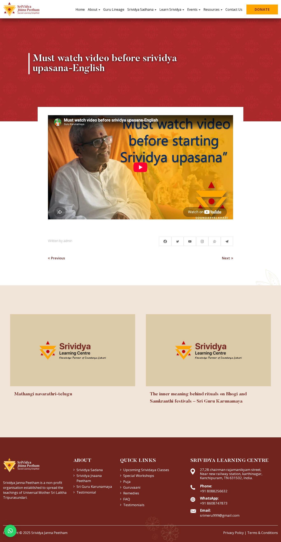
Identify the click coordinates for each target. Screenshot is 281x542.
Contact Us (233, 9)
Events (192, 9)
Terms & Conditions (262, 532)
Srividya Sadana (90, 469)
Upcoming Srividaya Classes (146, 469)
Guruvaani (131, 487)
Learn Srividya (170, 9)
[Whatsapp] (214, 241)
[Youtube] (190, 241)
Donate (262, 9)
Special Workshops (138, 475)
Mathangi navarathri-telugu (43, 394)
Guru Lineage (113, 9)
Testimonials (133, 504)
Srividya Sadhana (140, 9)
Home (80, 9)
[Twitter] (177, 241)
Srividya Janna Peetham (49, 532)
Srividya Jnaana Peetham (89, 478)
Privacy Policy (233, 532)
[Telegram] (227, 241)
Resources (211, 9)
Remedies (131, 493)
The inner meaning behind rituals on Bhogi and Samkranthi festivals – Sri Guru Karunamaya (198, 398)
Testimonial (86, 492)
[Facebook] (165, 241)
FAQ (126, 499)
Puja (127, 481)
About (93, 9)
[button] (10, 531)
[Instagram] (202, 241)
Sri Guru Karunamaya (94, 486)
